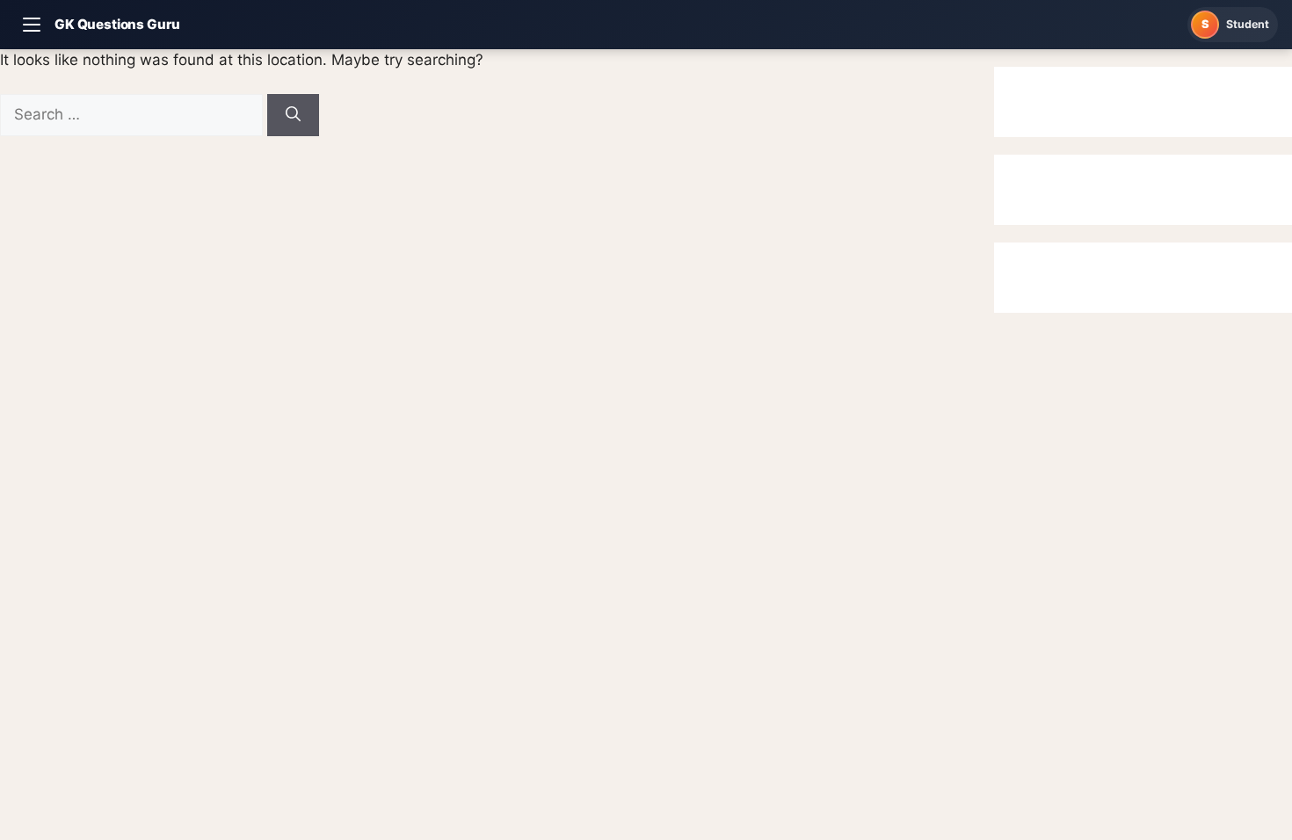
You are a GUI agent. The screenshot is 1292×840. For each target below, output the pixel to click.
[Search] (293, 115)
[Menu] (31, 24)
